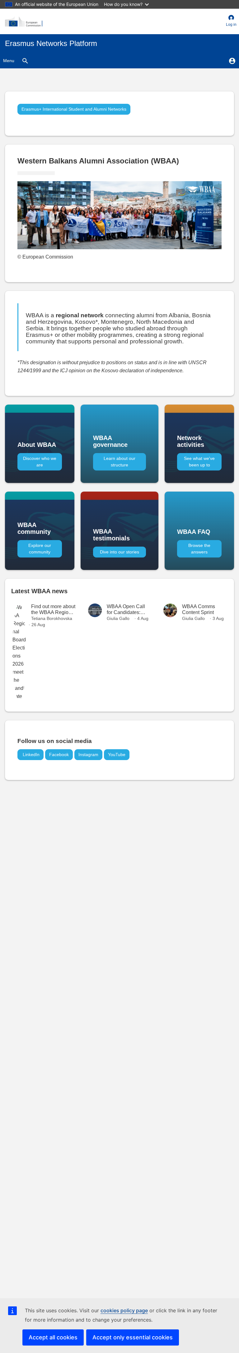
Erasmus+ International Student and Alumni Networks (73, 109)
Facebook (59, 754)
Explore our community (39, 548)
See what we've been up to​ (199, 461)
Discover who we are (39, 461)
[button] (231, 21)
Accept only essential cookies (132, 1337)
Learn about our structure (119, 461)
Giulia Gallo (118, 618)
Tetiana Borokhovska (51, 618)
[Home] (23, 21)
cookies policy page (124, 1310)
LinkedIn (30, 754)
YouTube (116, 754)
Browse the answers (199, 548)
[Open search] (25, 60)
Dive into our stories (119, 551)
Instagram (88, 754)
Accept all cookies (53, 1337)
